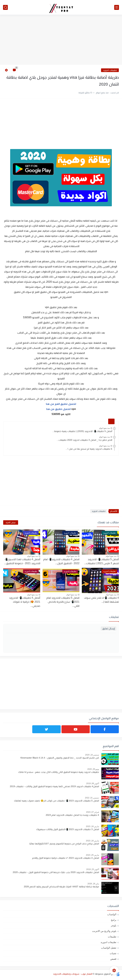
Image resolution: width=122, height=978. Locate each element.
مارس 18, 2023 (92, 826)
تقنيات (113, 953)
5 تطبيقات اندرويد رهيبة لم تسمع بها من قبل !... (89, 449)
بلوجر (113, 925)
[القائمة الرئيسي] (116, 7)
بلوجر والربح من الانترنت (104, 931)
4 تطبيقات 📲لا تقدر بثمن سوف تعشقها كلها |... (101, 599)
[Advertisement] (61, 40)
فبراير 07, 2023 (92, 812)
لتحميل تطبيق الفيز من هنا (61, 404)
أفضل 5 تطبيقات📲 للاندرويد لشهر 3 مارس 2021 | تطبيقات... (101, 561)
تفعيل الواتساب (108, 947)
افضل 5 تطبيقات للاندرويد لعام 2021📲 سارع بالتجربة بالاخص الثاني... (62, 601)
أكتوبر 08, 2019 (92, 783)
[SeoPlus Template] (118, 974)
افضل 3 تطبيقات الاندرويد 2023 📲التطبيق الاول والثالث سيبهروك (67, 829)
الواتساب (111, 914)
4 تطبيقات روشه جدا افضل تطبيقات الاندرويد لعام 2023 (72, 815)
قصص (113, 958)
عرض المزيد (11, 522)
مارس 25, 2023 (92, 855)
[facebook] (105, 729)
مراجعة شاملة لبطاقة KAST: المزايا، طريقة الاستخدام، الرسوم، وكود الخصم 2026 (61, 886)
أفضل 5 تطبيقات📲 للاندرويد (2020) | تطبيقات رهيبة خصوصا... (82, 431)
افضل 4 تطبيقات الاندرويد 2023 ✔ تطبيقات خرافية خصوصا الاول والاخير (65, 858)
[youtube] (75, 729)
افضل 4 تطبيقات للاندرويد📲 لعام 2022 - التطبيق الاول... (61, 561)
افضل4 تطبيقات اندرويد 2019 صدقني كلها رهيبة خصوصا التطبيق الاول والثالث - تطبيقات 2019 (54, 786)
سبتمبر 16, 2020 (92, 755)
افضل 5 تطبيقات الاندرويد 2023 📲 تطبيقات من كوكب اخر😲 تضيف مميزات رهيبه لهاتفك (56, 800)
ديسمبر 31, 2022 (92, 798)
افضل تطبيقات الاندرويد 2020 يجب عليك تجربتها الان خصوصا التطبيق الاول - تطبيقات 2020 (56, 872)
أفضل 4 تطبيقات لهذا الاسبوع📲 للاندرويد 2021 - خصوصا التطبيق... (22, 561)
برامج (113, 920)
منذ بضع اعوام (104, 428)
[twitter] (46, 729)
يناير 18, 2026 (93, 884)
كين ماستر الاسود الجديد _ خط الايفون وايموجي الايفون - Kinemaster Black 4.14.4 (59, 757)
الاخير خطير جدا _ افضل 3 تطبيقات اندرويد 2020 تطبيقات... (84, 440)
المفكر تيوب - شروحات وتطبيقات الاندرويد (72, 974)
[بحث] (5, 7)
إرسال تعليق (108, 628)
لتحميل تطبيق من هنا (61, 409)
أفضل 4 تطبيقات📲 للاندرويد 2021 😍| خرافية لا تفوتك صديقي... (24, 601)
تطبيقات (112, 936)
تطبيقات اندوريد (110, 70)
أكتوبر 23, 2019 (92, 869)
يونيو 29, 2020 (93, 769)
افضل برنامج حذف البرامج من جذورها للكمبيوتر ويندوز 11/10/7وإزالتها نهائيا (64, 843)
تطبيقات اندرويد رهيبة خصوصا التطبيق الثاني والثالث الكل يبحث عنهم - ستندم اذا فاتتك (58, 772)
